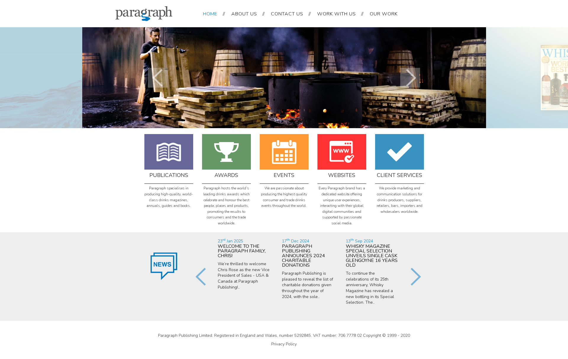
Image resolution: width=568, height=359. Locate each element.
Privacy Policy (284, 344)
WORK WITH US (336, 14)
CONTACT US (287, 14)
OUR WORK (384, 14)
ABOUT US (244, 14)
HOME (210, 14)
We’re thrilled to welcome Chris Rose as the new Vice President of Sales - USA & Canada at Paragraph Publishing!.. (244, 264)
